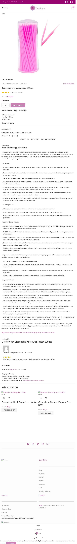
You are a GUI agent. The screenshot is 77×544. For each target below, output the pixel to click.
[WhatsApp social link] (73, 2)
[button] (9, 410)
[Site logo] (38, 8)
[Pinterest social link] (70, 2)
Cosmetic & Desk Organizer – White (19, 402)
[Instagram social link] (68, 2)
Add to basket (18, 105)
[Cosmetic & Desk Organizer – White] (14, 392)
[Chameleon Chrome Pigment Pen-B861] (51, 392)
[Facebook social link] (65, 2)
